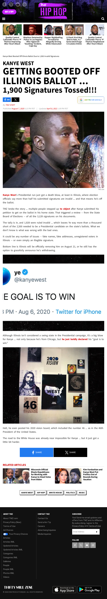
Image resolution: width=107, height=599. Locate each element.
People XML (8, 569)
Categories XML (10, 557)
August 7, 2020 (18, 108)
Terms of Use (9, 526)
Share (38, 452)
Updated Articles (10, 546)
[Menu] (4, 19)
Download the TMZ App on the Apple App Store (64, 589)
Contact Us (43, 518)
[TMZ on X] (11, 4)
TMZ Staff (10, 105)
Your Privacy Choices (18, 534)
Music (82, 492)
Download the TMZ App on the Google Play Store (89, 589)
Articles (6, 538)
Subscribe (97, 532)
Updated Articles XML (13, 550)
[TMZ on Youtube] (18, 4)
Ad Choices (8, 530)
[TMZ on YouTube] (87, 545)
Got (9, 11)
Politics (70, 492)
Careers (41, 526)
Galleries (7, 561)
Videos (6, 577)
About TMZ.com (10, 518)
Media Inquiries (44, 534)
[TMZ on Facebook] (4, 4)
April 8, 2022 (52, 108)
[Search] (103, 19)
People (6, 565)
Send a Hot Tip (44, 522)
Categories (8, 553)
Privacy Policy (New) (12, 522)
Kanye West (27, 492)
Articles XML (8, 542)
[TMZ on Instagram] (24, 4)
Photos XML (8, 573)
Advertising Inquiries (47, 530)
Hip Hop (41, 492)
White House (55, 492)
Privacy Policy (78, 526)
